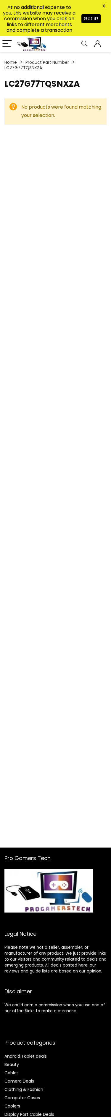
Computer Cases (22, 1098)
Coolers (12, 1106)
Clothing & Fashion (23, 1089)
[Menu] (7, 44)
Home (10, 62)
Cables (11, 1073)
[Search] (84, 44)
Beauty (11, 1064)
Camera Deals (19, 1081)
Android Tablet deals (25, 1056)
